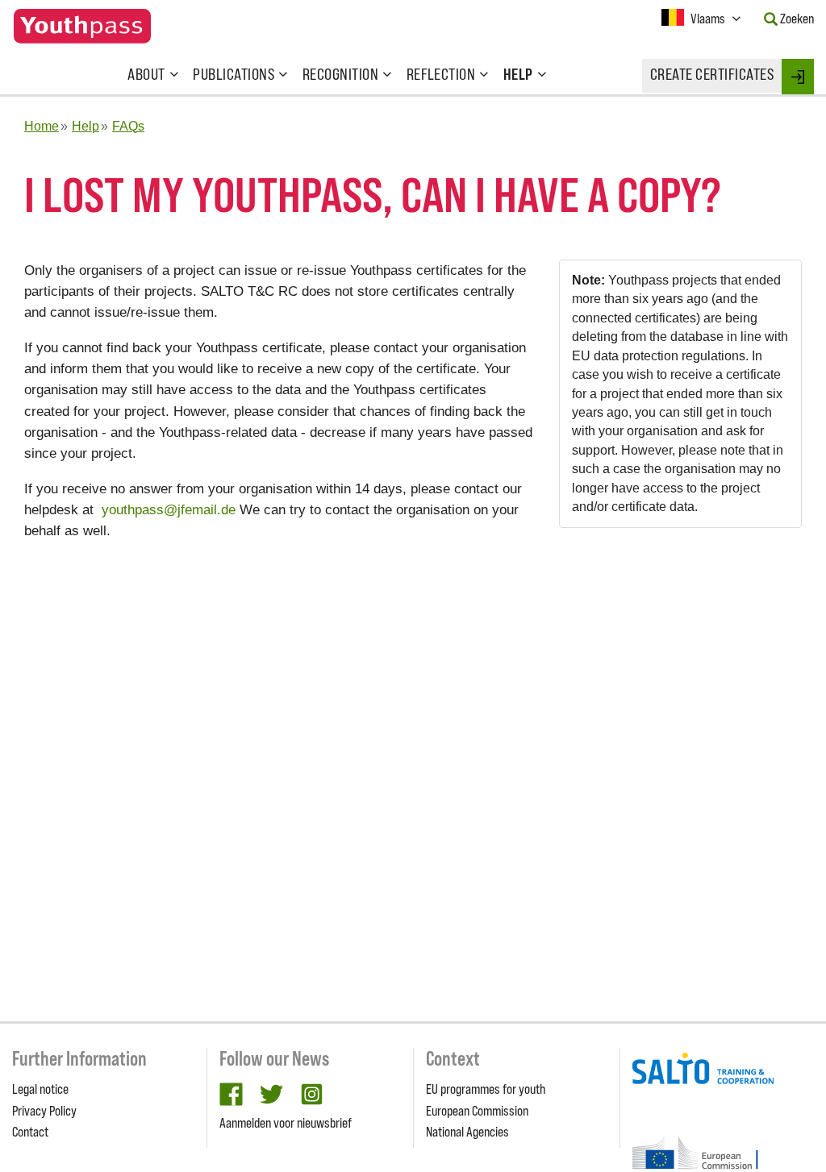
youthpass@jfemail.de (169, 509)
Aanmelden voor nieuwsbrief (285, 1123)
